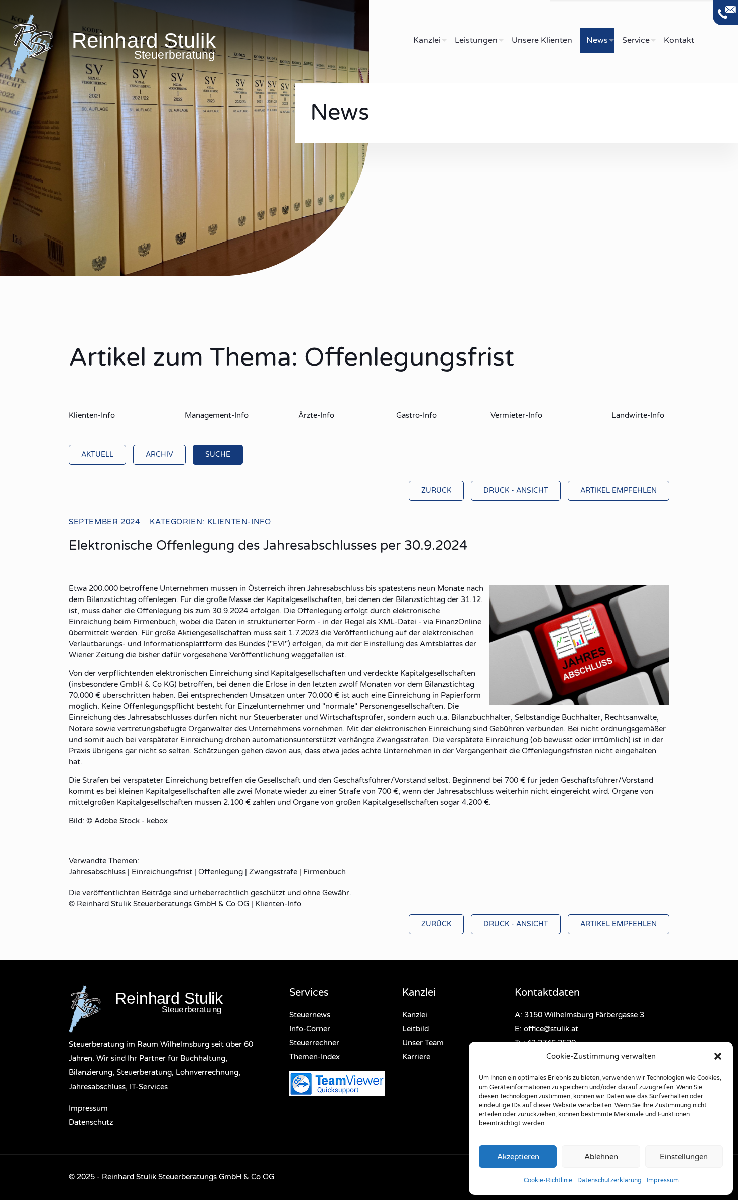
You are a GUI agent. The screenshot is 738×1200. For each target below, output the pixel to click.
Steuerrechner (314, 1042)
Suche (217, 454)
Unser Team (423, 1042)
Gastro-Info (416, 415)
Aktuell (97, 454)
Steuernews (309, 1014)
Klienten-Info (92, 415)
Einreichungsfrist (162, 871)
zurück (436, 490)
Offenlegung (220, 871)
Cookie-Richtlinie (548, 1180)
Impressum (663, 1180)
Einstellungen (684, 1156)
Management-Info (217, 415)
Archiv (159, 454)
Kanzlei (414, 1014)
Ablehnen (601, 1156)
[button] (718, 1056)
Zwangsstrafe (273, 871)
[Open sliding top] (725, 12)
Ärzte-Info (316, 415)
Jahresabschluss (97, 871)
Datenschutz (91, 1122)
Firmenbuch (324, 871)
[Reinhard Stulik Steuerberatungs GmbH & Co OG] (189, 45)
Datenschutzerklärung (609, 1180)
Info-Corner (309, 1028)
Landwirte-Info (637, 415)
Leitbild (415, 1028)
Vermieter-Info (516, 415)
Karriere (416, 1056)
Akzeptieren (518, 1156)
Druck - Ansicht (515, 490)
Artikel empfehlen (618, 490)
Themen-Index (314, 1056)
